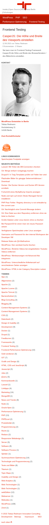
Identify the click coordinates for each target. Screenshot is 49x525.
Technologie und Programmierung (15, 461)
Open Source (14, 9)
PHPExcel (5, 419)
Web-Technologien (9, 485)
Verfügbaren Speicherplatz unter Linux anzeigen (21, 230)
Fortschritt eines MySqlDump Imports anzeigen (20, 192)
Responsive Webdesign (11, 438)
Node (3, 404)
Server (4, 442)
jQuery (4, 377)
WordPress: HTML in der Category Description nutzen (23, 269)
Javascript (5, 369)
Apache (4, 284)
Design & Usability (8, 323)
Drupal (4, 334)
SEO (25, 18)
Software (5, 446)
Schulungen (8, 12)
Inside (5, 9)
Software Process (8, 450)
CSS (3, 315)
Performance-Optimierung (15, 22)
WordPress (8, 18)
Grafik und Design (8, 361)
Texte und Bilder (8, 465)
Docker (4, 331)
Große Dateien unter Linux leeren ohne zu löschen (22, 220)
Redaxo (4, 434)
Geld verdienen (7, 354)
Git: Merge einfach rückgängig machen (17, 171)
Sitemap (17, 517)
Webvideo (5, 500)
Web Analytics (7, 481)
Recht (3, 431)
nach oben (6, 522)
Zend (3, 508)
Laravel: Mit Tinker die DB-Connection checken (20, 167)
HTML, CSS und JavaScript (12, 365)
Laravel (4, 385)
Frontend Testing (37, 22)
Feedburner (6, 338)
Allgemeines (6, 281)
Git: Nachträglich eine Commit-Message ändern (21, 209)
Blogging (5, 304)
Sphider (4, 454)
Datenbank (5, 319)
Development (6, 327)
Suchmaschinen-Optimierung (13, 458)
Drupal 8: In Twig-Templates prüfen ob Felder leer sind (24, 175)
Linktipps (5, 388)
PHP (18, 18)
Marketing (5, 392)
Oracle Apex (6, 408)
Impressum (29, 517)
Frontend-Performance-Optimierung (16, 350)
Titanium (4, 469)
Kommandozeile (8, 381)
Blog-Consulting (8, 300)
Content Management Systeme (14, 308)
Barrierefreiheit (7, 296)
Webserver (5, 496)
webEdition (5, 492)
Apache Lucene (7, 288)
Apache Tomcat (7, 292)
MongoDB (5, 396)
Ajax (3, 277)
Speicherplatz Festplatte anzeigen (15, 159)
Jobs (3, 373)
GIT (3, 358)
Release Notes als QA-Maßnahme (15, 241)
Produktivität (6, 423)
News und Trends (8, 400)
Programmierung (8, 427)
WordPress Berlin (28, 9)
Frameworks (6, 342)
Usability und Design (9, 477)
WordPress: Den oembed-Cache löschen (18, 245)
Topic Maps (6, 473)
